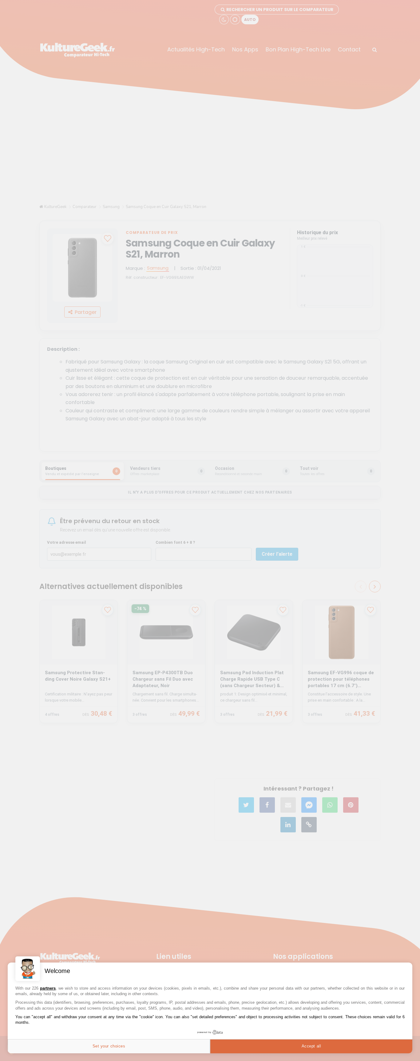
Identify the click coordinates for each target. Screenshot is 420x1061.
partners (48, 988)
